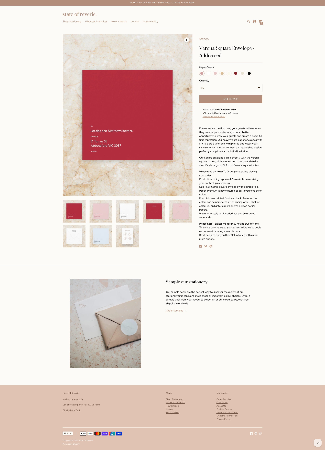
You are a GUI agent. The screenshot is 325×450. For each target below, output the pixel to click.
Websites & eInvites (96, 21)
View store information (214, 116)
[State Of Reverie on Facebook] (251, 433)
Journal (135, 21)
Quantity (204, 80)
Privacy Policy (223, 419)
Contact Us (222, 402)
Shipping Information (226, 415)
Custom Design (224, 409)
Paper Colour (206, 67)
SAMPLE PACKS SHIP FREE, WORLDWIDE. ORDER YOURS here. (162, 3)
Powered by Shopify (71, 444)
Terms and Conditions (227, 412)
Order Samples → (176, 310)
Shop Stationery (72, 21)
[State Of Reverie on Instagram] (260, 433)
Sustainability (150, 21)
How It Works (119, 21)
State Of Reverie (86, 440)
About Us (221, 406)
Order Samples (223, 399)
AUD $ (66, 433)
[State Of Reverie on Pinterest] (255, 433)
